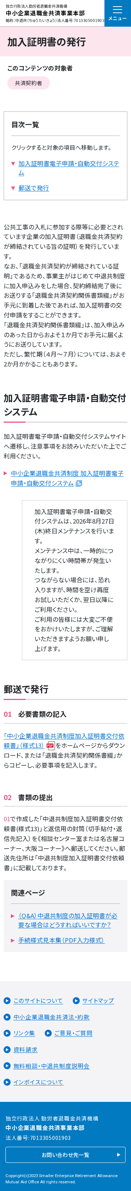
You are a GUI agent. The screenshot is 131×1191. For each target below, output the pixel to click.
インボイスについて (38, 1082)
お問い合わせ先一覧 (65, 1154)
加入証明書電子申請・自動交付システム (69, 168)
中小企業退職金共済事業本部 (45, 13)
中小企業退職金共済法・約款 (51, 1017)
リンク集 (24, 1033)
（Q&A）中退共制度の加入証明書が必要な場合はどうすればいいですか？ (68, 920)
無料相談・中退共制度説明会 (51, 1066)
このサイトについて (38, 1001)
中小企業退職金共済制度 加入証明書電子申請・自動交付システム (67, 478)
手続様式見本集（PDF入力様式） (61, 940)
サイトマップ (98, 1001)
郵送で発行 (34, 187)
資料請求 (25, 1049)
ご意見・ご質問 (73, 1033)
